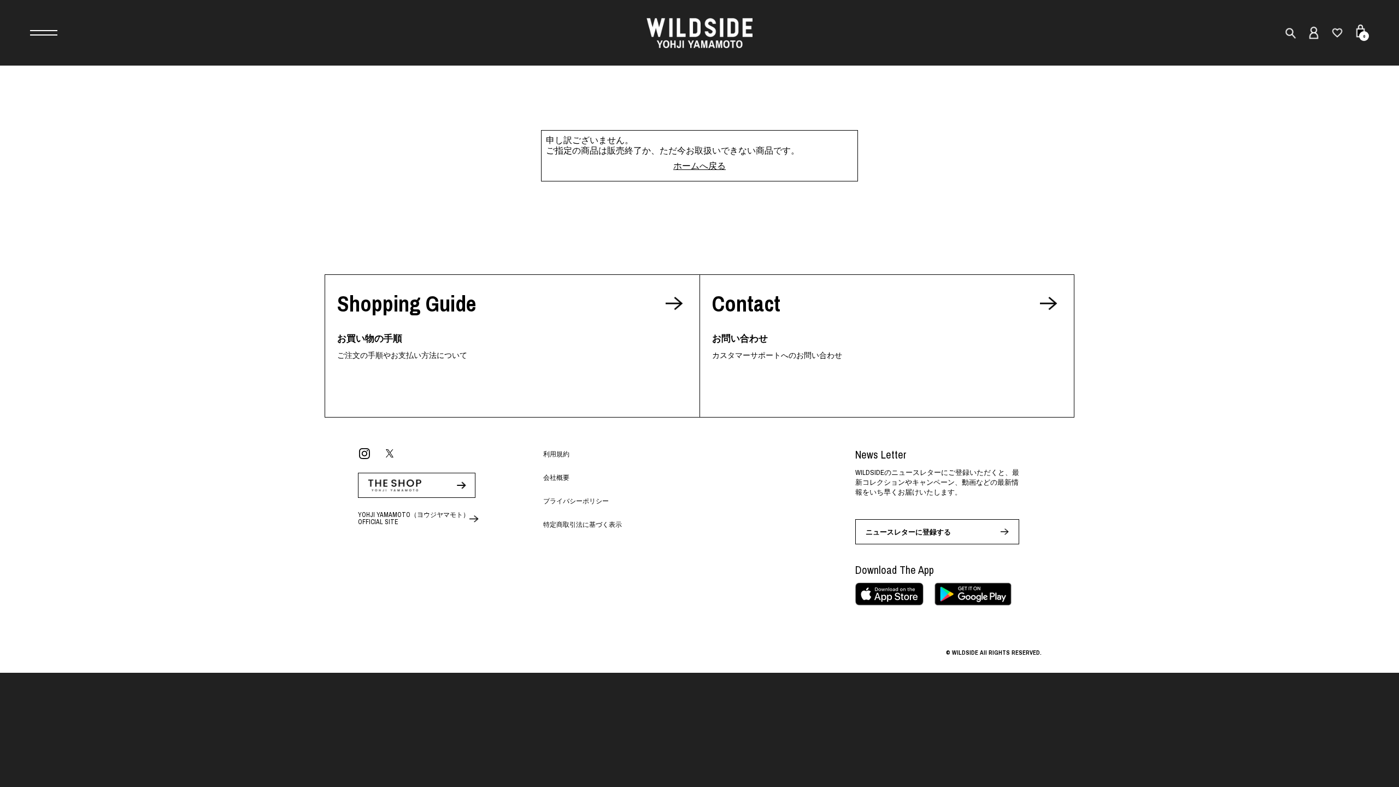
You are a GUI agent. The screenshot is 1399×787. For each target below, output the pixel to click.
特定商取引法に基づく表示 (582, 524)
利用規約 (556, 454)
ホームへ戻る (699, 166)
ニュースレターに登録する (908, 532)
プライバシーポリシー (576, 501)
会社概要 (556, 477)
